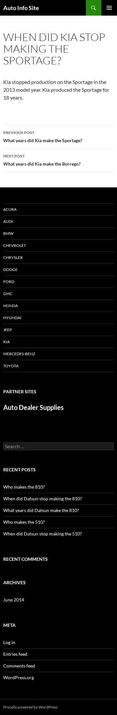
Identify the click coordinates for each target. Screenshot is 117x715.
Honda (10, 305)
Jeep (7, 329)
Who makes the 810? (24, 487)
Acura (10, 209)
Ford (8, 281)
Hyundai (12, 317)
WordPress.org (18, 677)
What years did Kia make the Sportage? (42, 136)
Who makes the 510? (24, 522)
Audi (8, 221)
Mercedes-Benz (19, 353)
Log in (9, 642)
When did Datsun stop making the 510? (42, 533)
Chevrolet (14, 245)
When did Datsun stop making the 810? (42, 498)
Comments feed (19, 665)
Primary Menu (109, 8)
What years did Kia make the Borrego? (42, 160)
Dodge (10, 269)
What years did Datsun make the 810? (41, 510)
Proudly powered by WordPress (30, 707)
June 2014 (13, 599)
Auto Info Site (21, 7)
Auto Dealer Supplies (33, 407)
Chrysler (13, 257)
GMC (7, 293)
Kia (6, 341)
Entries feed (15, 654)
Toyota (11, 365)
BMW (8, 233)
